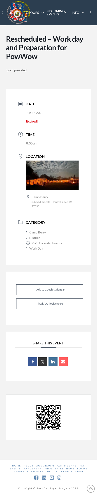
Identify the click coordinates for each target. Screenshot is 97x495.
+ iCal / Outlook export (49, 303)
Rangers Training (38, 468)
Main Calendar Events (47, 243)
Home (16, 465)
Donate (18, 471)
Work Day (36, 248)
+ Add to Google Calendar (49, 289)
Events (15, 468)
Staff (79, 471)
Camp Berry (37, 232)
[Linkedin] (53, 361)
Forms (82, 468)
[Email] (63, 361)
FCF (82, 465)
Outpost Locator (59, 471)
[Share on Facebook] (32, 361)
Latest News (64, 468)
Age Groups (45, 465)
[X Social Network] (42, 361)
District (34, 238)
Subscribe (35, 471)
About (29, 465)
